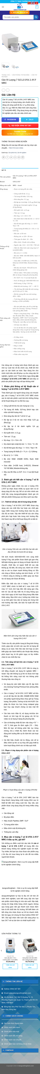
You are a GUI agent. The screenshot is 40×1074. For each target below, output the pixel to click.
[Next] (35, 42)
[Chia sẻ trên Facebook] (7, 157)
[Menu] (3, 6)
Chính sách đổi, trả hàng (13, 1036)
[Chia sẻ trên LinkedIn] (23, 157)
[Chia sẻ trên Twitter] (11, 157)
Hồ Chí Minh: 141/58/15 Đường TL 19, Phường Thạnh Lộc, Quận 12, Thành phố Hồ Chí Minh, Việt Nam (20, 1000)
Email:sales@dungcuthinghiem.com (17, 993)
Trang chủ (6, 75)
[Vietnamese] (36, 3)
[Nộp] (36, 17)
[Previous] (5, 42)
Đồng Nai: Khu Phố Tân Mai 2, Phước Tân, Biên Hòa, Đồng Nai (19, 1008)
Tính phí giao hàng (16, 148)
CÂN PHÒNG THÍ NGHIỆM (20, 75)
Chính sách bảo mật (11, 1032)
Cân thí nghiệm (21, 152)
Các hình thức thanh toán (13, 1023)
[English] (33, 3)
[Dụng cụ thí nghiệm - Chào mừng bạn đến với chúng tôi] (20, 7)
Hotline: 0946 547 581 (12, 989)
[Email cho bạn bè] (15, 157)
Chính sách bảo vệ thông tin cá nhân (17, 1044)
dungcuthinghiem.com (26, 1066)
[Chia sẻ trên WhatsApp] (3, 157)
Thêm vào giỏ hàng (10, 966)
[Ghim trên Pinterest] (19, 157)
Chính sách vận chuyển (12, 1040)
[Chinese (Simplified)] (29, 3)
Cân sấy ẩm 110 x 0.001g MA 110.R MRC (10, 959)
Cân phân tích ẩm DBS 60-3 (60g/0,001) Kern (29, 959)
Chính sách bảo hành (12, 1027)
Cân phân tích (12, 152)
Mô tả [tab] (4, 170)
